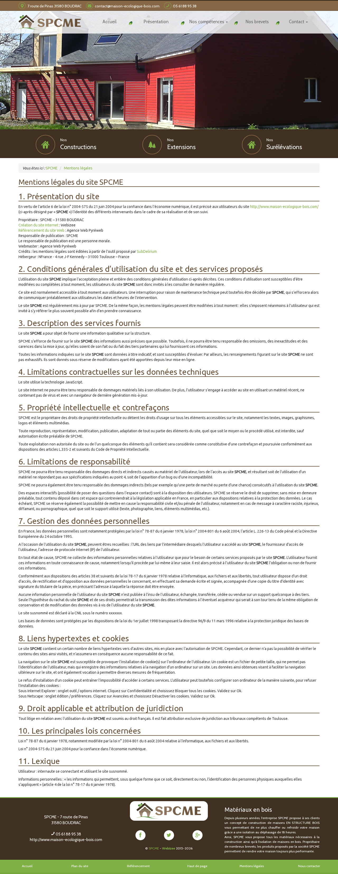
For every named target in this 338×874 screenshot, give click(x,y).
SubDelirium (147, 251)
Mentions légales (252, 866)
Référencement (138, 866)
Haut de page (197, 866)
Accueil (27, 866)
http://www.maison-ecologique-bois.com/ (284, 207)
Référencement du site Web (41, 230)
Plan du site (79, 866)
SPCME (154, 848)
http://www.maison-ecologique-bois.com (66, 839)
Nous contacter (309, 866)
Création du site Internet (38, 225)
